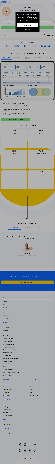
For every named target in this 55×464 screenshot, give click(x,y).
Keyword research (7, 341)
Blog (4, 404)
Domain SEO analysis (8, 352)
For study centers (7, 415)
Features (5, 301)
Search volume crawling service (11, 372)
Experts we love (7, 409)
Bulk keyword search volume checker (12, 364)
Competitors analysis (8, 338)
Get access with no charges (16, 119)
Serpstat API (6, 392)
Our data (5, 310)
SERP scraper (6, 366)
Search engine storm (8, 375)
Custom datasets (7, 318)
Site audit (5, 333)
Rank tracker (6, 327)
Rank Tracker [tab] (38, 58)
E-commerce (33, 387)
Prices (4, 304)
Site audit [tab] (17, 58)
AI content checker (7, 355)
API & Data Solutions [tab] (48, 57)
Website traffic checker (8, 344)
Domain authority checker (9, 347)
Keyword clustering (8, 369)
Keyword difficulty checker (9, 350)
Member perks (6, 407)
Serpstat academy (7, 384)
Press (4, 313)
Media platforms (34, 395)
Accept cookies (27, 25)
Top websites (6, 424)
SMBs (31, 389)
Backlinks (5, 330)
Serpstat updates (7, 395)
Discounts (5, 412)
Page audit (5, 336)
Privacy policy (6, 433)
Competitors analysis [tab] (6, 57)
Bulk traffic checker (7, 361)
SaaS (31, 392)
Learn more (27, 29)
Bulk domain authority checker (10, 358)
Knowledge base (7, 389)
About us (5, 307)
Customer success (7, 387)
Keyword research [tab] (27, 57)
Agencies (32, 384)
